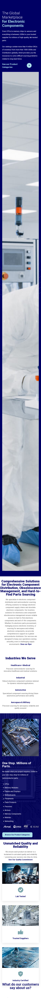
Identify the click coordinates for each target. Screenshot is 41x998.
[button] (4, 321)
